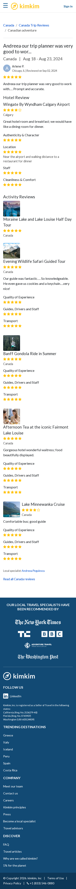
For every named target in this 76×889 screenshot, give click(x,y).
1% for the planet (14, 865)
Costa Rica (10, 770)
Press (7, 814)
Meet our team (13, 786)
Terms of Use (55, 878)
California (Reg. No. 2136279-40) (20, 712)
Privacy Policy (12, 883)
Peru (6, 756)
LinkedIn (15, 696)
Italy (6, 742)
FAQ (6, 844)
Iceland (8, 749)
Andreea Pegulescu (33, 570)
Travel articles (12, 851)
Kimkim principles (14, 807)
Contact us (10, 793)
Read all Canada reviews (19, 579)
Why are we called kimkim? (20, 858)
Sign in (68, 6)
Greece (8, 735)
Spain (6, 763)
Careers (8, 800)
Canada (8, 25)
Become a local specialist (19, 821)
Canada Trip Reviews (34, 25)
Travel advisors (13, 828)
